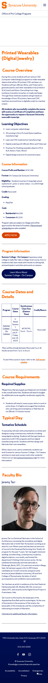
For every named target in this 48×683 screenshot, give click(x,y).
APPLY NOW (11, 235)
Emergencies (38, 670)
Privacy (24, 675)
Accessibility (10, 670)
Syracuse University (25, 661)
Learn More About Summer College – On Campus (19, 274)
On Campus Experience (23, 457)
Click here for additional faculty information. (19, 614)
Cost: (4, 208)
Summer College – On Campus (6, 329)
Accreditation (23, 670)
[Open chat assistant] (40, 676)
